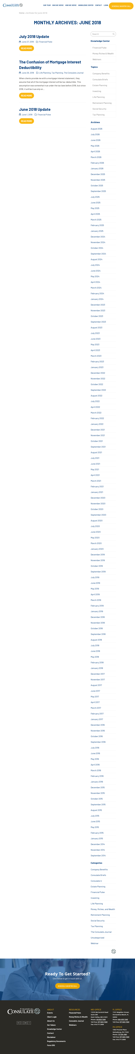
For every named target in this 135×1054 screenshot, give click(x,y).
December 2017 (98, 673)
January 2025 (97, 231)
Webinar (94, 943)
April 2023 (95, 350)
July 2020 (95, 526)
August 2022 (96, 395)
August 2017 (96, 685)
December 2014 (98, 844)
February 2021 (97, 486)
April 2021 (95, 475)
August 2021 (96, 452)
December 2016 (98, 725)
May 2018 (95, 656)
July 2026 (95, 134)
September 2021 (98, 446)
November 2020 (98, 503)
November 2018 (98, 622)
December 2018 (98, 617)
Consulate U (96, 880)
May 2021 (95, 469)
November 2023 (98, 310)
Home (21, 13)
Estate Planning (100, 85)
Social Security (99, 108)
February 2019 (97, 605)
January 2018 (97, 668)
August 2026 (96, 128)
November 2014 (98, 849)
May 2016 (95, 759)
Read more (26, 48)
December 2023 (98, 304)
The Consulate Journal (74, 73)
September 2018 (98, 634)
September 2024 (98, 253)
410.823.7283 (101, 1019)
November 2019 (98, 560)
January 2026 (97, 168)
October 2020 (97, 509)
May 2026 (95, 145)
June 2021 (95, 463)
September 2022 (98, 390)
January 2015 (97, 838)
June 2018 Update (35, 109)
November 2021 (98, 435)
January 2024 (97, 299)
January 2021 (97, 492)
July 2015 (95, 815)
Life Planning (45, 73)
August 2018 (96, 639)
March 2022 (96, 412)
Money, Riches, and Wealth (103, 909)
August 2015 (96, 810)
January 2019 (97, 611)
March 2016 (96, 770)
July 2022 (95, 401)
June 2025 (95, 202)
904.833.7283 (123, 1019)
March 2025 (96, 219)
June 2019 (95, 583)
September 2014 (98, 855)
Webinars (97, 59)
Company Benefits (101, 73)
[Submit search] (114, 34)
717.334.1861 (122, 1034)
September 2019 (98, 571)
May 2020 (95, 537)
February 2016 (97, 776)
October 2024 (97, 248)
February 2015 (97, 832)
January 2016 (97, 781)
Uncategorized (97, 937)
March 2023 (96, 355)
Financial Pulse (45, 42)
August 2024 (96, 259)
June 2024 (96, 270)
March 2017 (96, 707)
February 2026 (97, 162)
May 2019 (95, 588)
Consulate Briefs (100, 79)
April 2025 (95, 214)
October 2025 (97, 185)
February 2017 (97, 713)
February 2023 (97, 361)
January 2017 (97, 719)
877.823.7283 (102, 1022)
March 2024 (96, 287)
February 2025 (97, 225)
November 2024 (98, 242)
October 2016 (97, 736)
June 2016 (95, 753)
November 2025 (98, 179)
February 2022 (97, 418)
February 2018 (97, 662)
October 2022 (97, 384)
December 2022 (98, 373)
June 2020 (96, 531)
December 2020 (98, 497)
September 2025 (98, 191)
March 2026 (96, 157)
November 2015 (98, 793)
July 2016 (95, 747)
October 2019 (97, 566)
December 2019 (98, 554)
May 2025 (95, 208)
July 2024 (95, 265)
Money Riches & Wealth (103, 53)
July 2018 (95, 645)
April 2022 (95, 407)
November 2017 (98, 679)
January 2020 (97, 549)
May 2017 (95, 696)
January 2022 (97, 424)
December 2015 (98, 787)
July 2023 (95, 333)
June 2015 (95, 821)
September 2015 (98, 804)
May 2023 (95, 344)
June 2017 (95, 691)
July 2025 (95, 197)
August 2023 (96, 327)
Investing (97, 91)
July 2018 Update (34, 36)
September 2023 (98, 321)
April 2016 (95, 764)
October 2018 (97, 628)
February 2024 (97, 293)
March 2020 (96, 543)
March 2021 (96, 480)
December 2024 (98, 236)
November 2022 (98, 378)
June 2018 (95, 651)
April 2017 (95, 702)
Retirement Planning (102, 103)
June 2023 (95, 338)
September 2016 (98, 742)
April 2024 (95, 282)
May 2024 (95, 276)
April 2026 (95, 151)
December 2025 (98, 174)
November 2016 (98, 730)
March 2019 (96, 600)
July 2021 (95, 458)
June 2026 (95, 140)
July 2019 (95, 577)
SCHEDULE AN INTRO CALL (67, 986)
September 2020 (98, 514)
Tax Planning (57, 73)
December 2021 (98, 429)
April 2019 (95, 594)
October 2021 (97, 441)
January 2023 (97, 367)
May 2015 (95, 827)
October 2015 (97, 798)
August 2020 (96, 520)
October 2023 (97, 316)
